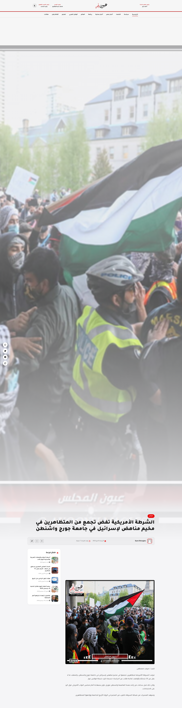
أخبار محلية (99, 14)
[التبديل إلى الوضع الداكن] (35, 6)
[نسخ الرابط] (32, 541)
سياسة (126, 14)
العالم (83, 14)
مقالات (46, 14)
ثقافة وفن (55, 14)
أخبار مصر (109, 14)
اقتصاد (118, 14)
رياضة (90, 14)
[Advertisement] (125, 30)
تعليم (64, 14)
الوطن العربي (73, 14)
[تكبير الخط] (42, 541)
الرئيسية (135, 14)
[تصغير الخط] (37, 541)
